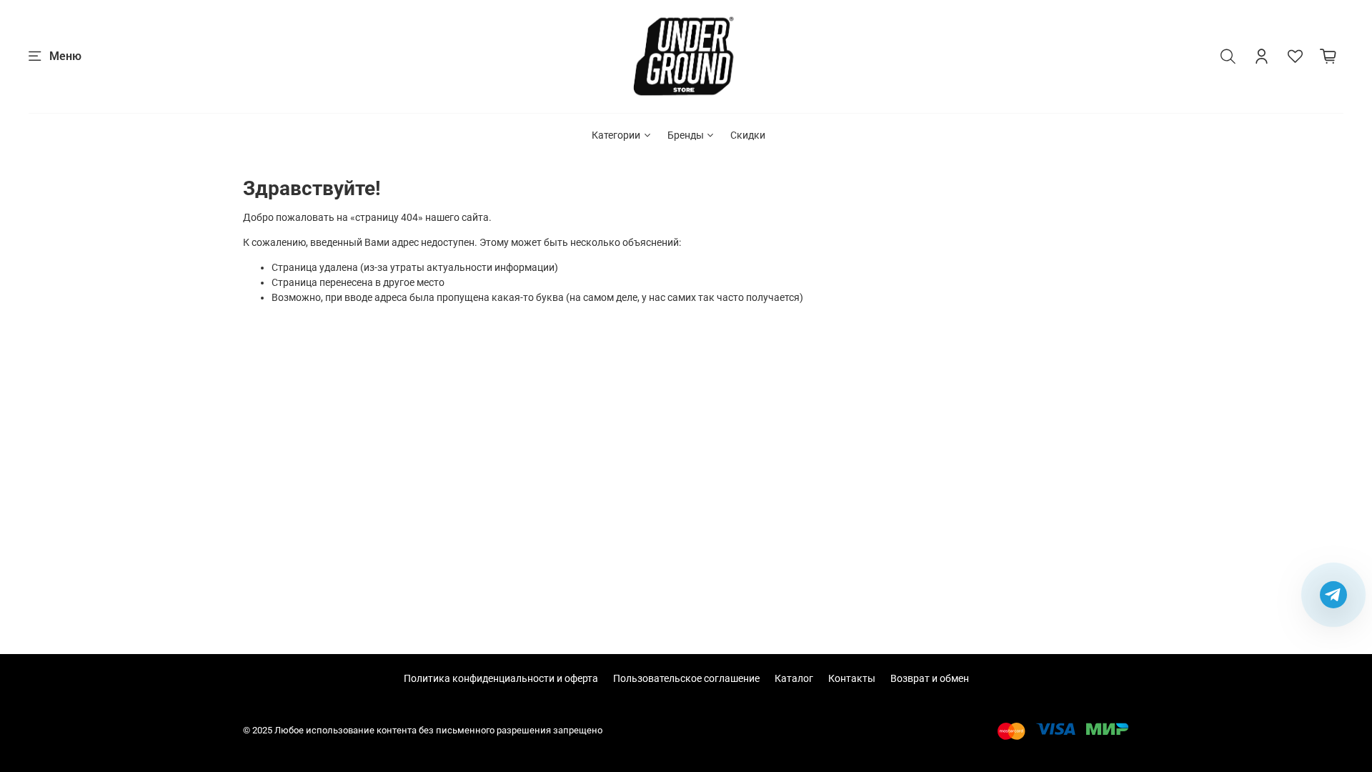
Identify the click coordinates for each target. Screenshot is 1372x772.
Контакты (851, 678)
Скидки (747, 135)
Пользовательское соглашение (686, 678)
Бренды (685, 135)
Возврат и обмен (929, 678)
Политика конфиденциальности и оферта (501, 678)
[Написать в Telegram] (1333, 595)
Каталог (794, 678)
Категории (616, 135)
